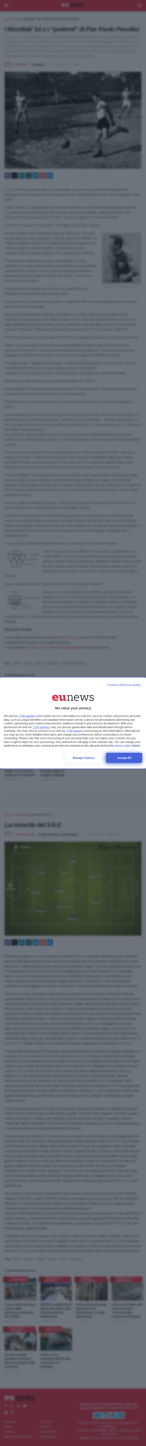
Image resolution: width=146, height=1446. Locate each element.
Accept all (124, 757)
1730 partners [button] (27, 715)
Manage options (84, 757)
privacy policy (123, 745)
